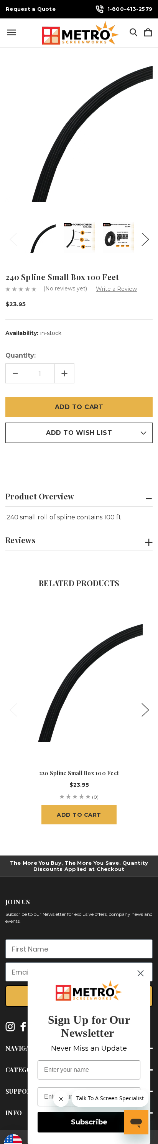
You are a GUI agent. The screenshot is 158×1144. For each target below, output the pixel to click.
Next (145, 237)
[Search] (133, 33)
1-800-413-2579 (130, 9)
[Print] (36, 459)
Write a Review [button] (116, 288)
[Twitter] (49, 459)
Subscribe (89, 1122)
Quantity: (20, 355)
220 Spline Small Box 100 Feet (79, 773)
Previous (13, 237)
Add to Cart (79, 814)
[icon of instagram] (10, 1026)
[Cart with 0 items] (148, 33)
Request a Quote (31, 9)
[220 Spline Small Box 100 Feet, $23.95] (79, 678)
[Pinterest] (63, 459)
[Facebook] (9, 459)
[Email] (22, 459)
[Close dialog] (140, 973)
